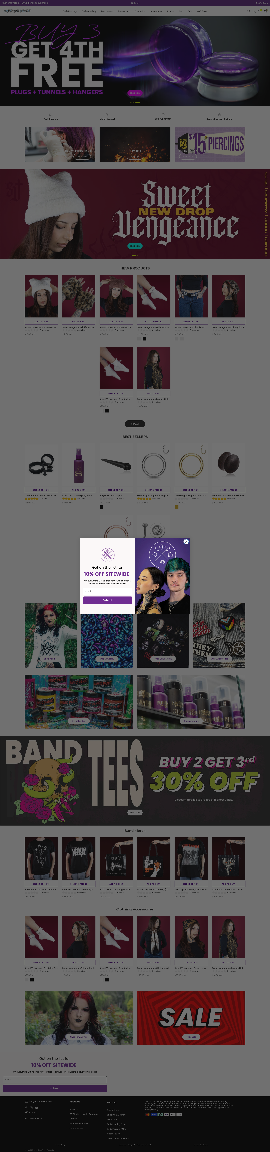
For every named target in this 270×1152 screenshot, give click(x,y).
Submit (107, 600)
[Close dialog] (186, 541)
